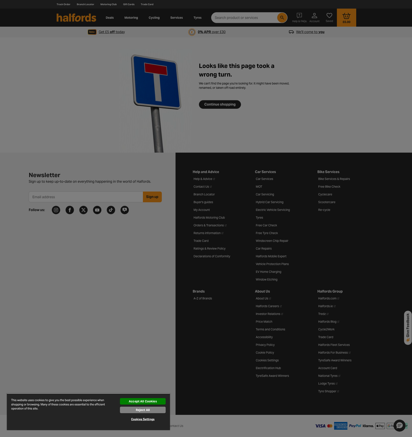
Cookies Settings (142, 419)
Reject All (143, 410)
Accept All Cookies (143, 401)
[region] (88, 411)
